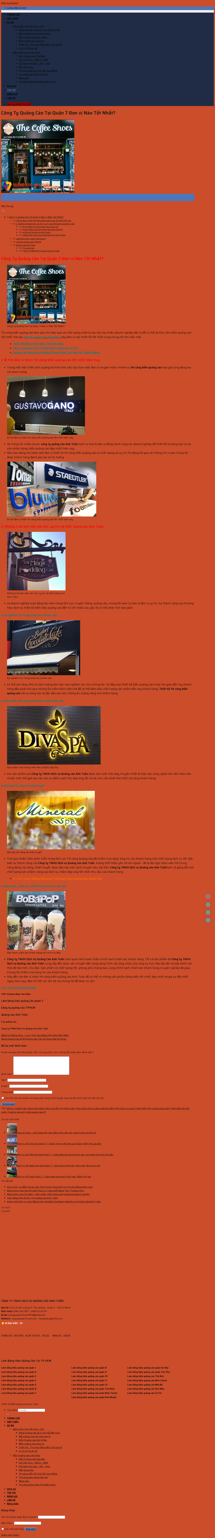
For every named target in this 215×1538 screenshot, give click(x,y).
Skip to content (9, 3)
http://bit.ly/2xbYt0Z (22, 988)
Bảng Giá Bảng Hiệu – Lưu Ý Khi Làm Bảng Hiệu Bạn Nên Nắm (35, 1035)
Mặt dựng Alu (26, 67)
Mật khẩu (7, 1523)
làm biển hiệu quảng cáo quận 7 (154, 1108)
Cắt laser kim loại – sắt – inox (34, 63)
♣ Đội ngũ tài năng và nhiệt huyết (36, 232)
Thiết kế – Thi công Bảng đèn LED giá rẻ (40, 44)
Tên (4, 1080)
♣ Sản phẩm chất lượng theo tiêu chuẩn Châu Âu (43, 229)
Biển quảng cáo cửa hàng (26, 52)
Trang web (7, 1092)
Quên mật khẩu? (10, 1535)
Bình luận (7, 1074)
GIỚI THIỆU (13, 18)
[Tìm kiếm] (8, 1414)
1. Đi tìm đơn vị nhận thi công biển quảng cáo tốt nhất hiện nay (43, 220)
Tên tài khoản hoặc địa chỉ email (19, 1517)
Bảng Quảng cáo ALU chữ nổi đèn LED (39, 30)
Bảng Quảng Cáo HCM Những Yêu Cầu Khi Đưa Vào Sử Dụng (33, 1039)
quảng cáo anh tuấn (20, 1112)
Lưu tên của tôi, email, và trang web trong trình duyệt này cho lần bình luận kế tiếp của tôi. (54, 1098)
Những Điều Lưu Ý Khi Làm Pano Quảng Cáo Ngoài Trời (66, 878)
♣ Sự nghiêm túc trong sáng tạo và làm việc (41, 226)
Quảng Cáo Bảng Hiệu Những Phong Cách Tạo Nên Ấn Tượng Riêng (56, 352)
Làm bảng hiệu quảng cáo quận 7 (31, 238)
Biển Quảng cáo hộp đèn (32, 56)
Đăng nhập (30, 1529)
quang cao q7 (38, 1112)
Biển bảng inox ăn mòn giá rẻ (34, 33)
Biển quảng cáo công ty (31, 41)
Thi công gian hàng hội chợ (33, 74)
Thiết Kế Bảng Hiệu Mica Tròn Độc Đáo (38, 343)
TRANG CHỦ (13, 14)
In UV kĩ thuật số (28, 48)
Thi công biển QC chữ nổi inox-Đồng (38, 71)
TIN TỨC (11, 90)
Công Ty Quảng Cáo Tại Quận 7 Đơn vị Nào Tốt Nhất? (36, 217)
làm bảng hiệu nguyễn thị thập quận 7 (55, 1108)
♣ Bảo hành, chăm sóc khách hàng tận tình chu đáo (44, 235)
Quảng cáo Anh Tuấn (25, 245)
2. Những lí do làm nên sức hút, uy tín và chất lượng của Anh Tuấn (45, 223)
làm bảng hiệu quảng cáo (90, 1108)
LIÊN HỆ (11, 98)
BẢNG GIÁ (12, 94)
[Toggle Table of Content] (3, 211)
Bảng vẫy (24, 78)
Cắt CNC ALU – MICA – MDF (33, 60)
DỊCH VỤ (11, 86)
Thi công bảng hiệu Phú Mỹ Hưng (37, 82)
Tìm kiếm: (12, 1410)
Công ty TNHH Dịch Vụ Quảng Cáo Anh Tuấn (41, 250)
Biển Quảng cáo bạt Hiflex (33, 37)
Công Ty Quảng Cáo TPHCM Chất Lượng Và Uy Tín (45, 348)
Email (5, 1086)
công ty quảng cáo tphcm (20, 1108)
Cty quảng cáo (28, 248)
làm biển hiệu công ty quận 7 (120, 1108)
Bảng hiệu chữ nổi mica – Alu (28, 26)
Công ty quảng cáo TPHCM (28, 241)
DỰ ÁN (10, 22)
